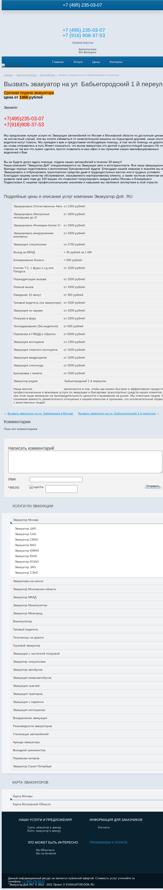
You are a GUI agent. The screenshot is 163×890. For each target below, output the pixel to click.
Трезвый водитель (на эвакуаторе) (37, 302)
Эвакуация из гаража (28, 310)
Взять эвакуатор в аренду (44, 830)
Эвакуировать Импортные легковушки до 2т (31, 215)
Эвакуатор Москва (26, 75)
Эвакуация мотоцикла (28, 341)
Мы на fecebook (46, 853)
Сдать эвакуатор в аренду (44, 827)
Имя (12, 479)
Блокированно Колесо (28, 260)
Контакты (116, 62)
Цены (96, 62)
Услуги (78, 62)
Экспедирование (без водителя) (35, 326)
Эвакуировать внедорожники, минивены (33, 234)
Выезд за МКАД (24, 252)
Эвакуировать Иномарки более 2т (36, 225)
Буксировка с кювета (27, 373)
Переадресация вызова (29, 279)
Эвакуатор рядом (25, 381)
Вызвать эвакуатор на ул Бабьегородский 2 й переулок (117, 413)
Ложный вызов (23, 287)
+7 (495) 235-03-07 (82, 5)
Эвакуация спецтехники (29, 244)
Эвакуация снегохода (28, 365)
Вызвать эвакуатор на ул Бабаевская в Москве (40, 413)
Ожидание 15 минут (27, 294)
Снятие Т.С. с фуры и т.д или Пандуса (33, 269)
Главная (58, 62)
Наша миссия (22, 389)
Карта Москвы (47, 75)
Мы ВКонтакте (45, 850)
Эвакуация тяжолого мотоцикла (35, 349)
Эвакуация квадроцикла (30, 357)
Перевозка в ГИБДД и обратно (34, 334)
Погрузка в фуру (24, 318)
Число (13, 487)
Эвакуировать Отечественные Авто (37, 206)
